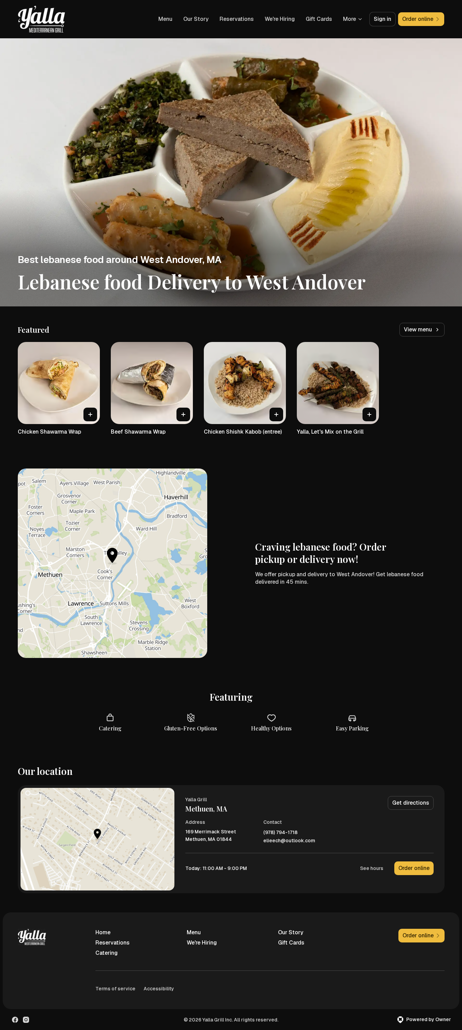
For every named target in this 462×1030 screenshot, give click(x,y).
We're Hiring (280, 19)
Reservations (237, 19)
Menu (165, 19)
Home (102, 932)
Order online (414, 868)
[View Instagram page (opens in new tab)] (26, 1020)
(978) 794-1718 (280, 832)
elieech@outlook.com (289, 840)
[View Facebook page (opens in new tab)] (15, 1020)
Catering (106, 952)
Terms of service (115, 989)
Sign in (382, 19)
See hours (371, 868)
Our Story (196, 19)
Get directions (410, 802)
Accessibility (159, 989)
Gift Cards (319, 19)
